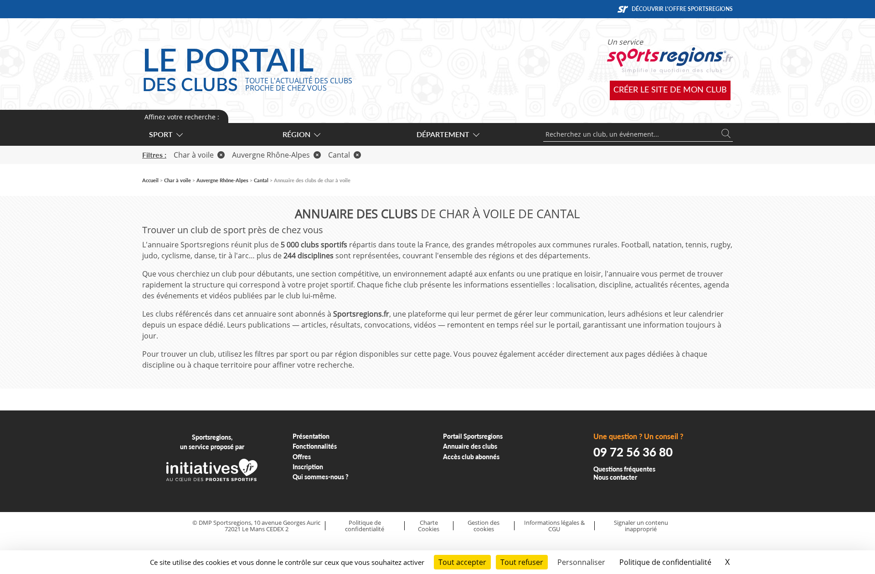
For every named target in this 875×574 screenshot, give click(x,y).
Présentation (311, 436)
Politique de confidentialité (364, 526)
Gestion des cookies (483, 526)
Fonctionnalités (315, 446)
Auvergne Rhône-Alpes (271, 155)
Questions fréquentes (624, 469)
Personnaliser (581, 562)
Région (296, 134)
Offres (302, 457)
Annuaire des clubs (470, 446)
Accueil (150, 180)
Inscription (308, 467)
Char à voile (194, 155)
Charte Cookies (428, 526)
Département (443, 134)
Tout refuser (521, 562)
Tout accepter (462, 562)
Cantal (339, 155)
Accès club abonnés (471, 457)
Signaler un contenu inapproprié (641, 526)
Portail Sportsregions (473, 436)
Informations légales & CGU (554, 526)
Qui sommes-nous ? (321, 477)
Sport (161, 134)
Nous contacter (615, 477)
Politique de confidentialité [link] (665, 562)
